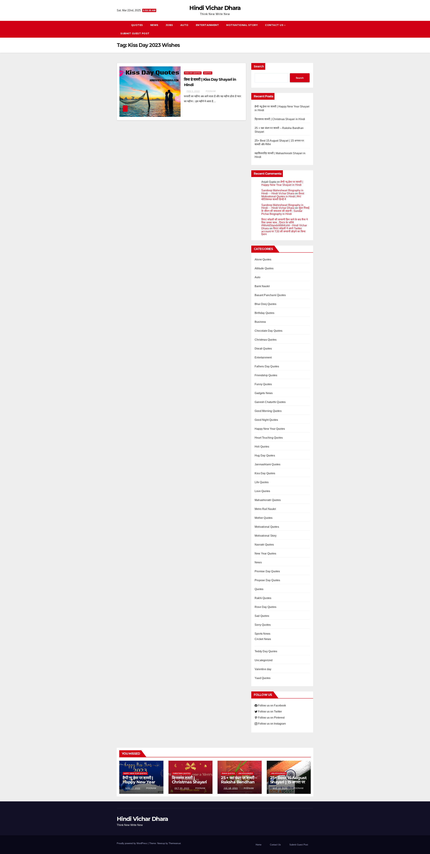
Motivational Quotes (267, 526)
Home (258, 844)
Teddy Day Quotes (266, 651)
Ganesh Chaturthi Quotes (270, 402)
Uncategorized (264, 660)
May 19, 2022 (280, 788)
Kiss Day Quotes (193, 73)
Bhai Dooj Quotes (265, 304)
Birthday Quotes (264, 313)
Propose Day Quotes (267, 580)
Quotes (137, 25)
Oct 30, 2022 (182, 788)
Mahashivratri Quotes (268, 500)
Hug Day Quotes (265, 455)
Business (260, 321)
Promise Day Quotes (267, 571)
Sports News (262, 633)
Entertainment (207, 25)
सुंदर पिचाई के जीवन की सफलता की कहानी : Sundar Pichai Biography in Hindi (285, 210)
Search (259, 66)
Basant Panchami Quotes (270, 295)
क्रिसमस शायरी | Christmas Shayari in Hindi (280, 119)
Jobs (169, 25)
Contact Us (275, 844)
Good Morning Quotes (268, 411)
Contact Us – (275, 25)
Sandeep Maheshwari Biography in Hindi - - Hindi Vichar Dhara (282, 192)
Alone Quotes (263, 259)
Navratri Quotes (264, 544)
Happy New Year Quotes (270, 428)
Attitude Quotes (264, 268)
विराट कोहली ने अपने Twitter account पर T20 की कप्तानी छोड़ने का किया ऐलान (283, 231)
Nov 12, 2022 (132, 788)
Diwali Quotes (263, 348)
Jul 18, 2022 (231, 788)
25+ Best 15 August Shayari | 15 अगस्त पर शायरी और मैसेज (288, 782)
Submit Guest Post (134, 33)
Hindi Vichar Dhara (215, 7)
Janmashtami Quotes (268, 464)
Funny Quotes (263, 384)
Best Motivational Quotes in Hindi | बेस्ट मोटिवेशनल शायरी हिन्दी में (282, 196)
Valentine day (263, 669)
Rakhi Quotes (263, 598)
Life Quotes (262, 482)
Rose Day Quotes (265, 607)
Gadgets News (264, 393)
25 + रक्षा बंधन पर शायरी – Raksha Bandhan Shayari (239, 782)
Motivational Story (242, 25)
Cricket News (263, 639)
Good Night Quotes (266, 419)
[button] (312, 29)
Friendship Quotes (266, 375)
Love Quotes (262, 491)
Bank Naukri (262, 286)
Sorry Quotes (263, 624)
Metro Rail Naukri (265, 509)
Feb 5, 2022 (193, 91)
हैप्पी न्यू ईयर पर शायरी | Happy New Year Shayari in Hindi (282, 183)
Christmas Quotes (265, 339)
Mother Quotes (264, 517)
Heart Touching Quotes (269, 437)
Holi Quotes (262, 446)
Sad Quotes (262, 615)
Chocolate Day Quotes (268, 330)
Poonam (210, 91)
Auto (184, 25)
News (154, 25)
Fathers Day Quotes (267, 366)
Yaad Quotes (262, 678)
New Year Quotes (265, 553)
